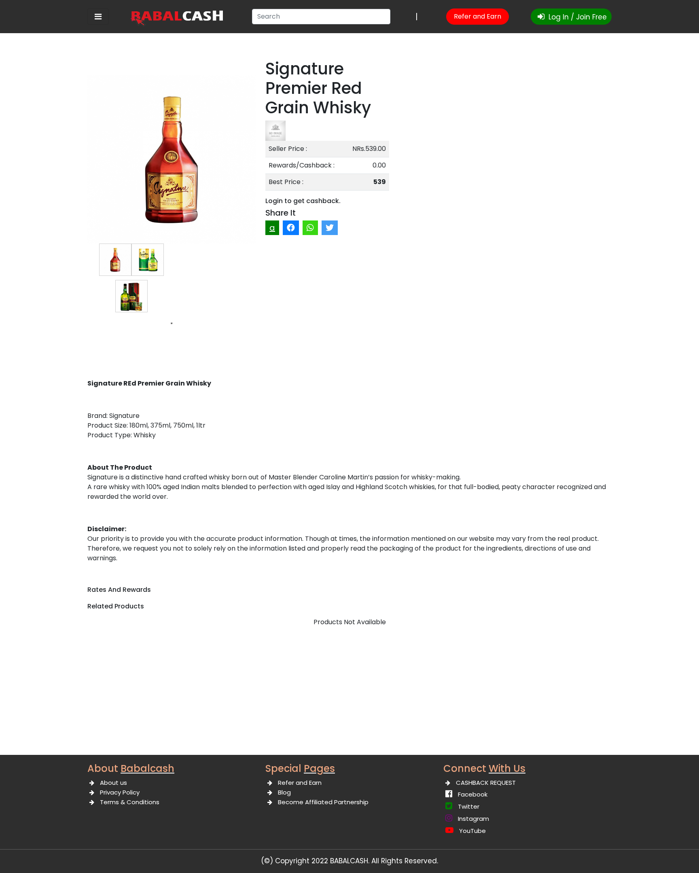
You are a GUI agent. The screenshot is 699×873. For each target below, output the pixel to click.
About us (113, 782)
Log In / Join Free (576, 17)
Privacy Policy (120, 792)
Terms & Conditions (129, 802)
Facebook (472, 794)
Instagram (473, 818)
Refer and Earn (477, 16)
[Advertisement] (349, 694)
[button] (171, 323)
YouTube (472, 830)
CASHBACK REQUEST (486, 782)
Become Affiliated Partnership (323, 802)
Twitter (468, 806)
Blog (284, 792)
